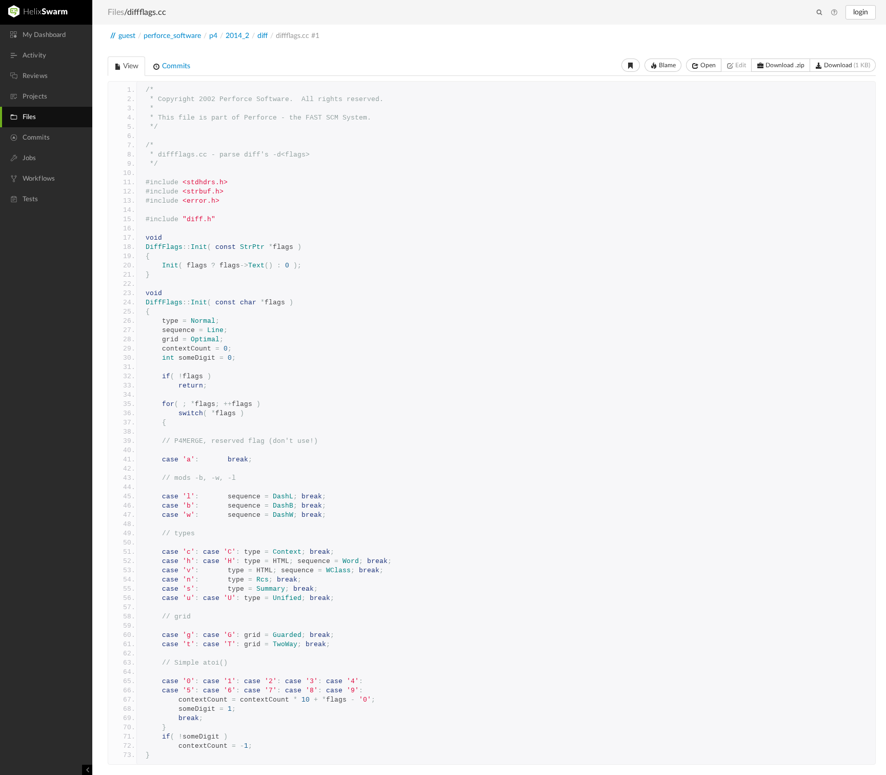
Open (707, 65)
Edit (740, 65)
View (130, 66)
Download (846, 65)
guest (126, 36)
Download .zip (784, 65)
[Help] (834, 12)
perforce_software (172, 36)
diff (262, 36)
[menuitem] (46, 35)
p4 (213, 36)
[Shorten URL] (630, 65)
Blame (666, 65)
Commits (175, 66)
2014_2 (237, 36)
